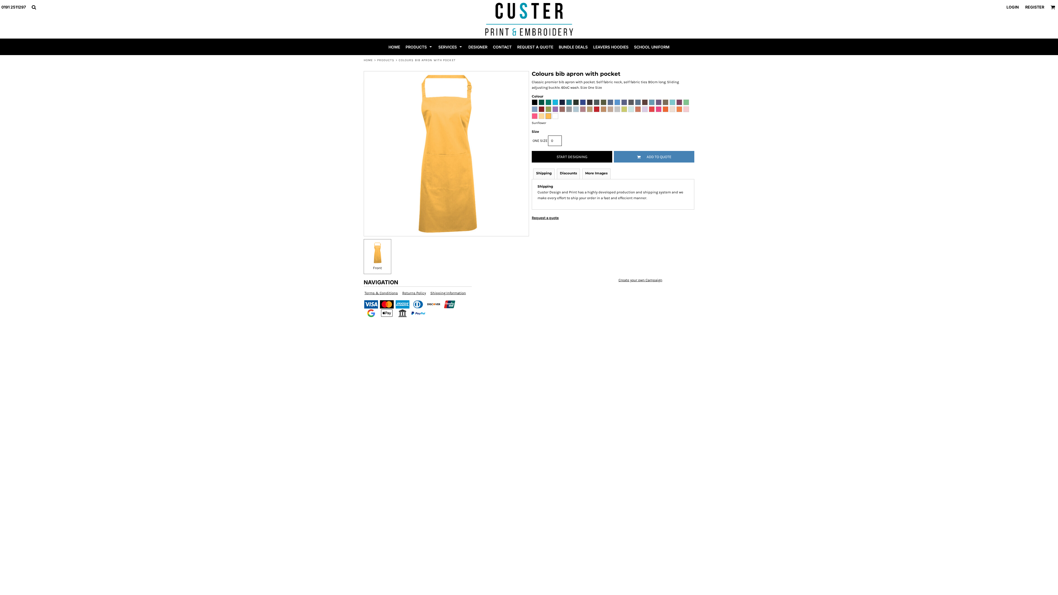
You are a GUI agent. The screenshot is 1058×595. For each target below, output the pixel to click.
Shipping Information (448, 293)
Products (386, 60)
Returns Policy (414, 293)
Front (377, 268)
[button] (33, 7)
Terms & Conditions (381, 293)
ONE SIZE (540, 141)
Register (1034, 7)
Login (1012, 7)
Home (368, 60)
